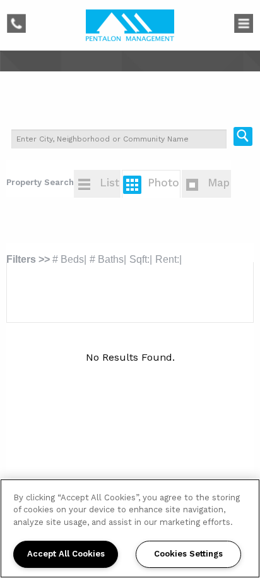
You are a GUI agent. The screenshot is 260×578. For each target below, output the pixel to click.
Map (219, 182)
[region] (130, 528)
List (109, 182)
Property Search (40, 182)
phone (22, 21)
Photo (163, 182)
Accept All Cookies (66, 553)
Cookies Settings (188, 553)
